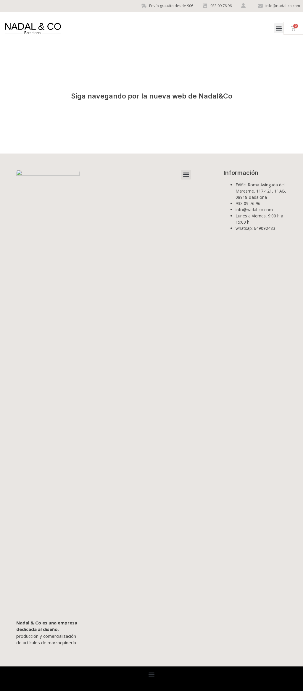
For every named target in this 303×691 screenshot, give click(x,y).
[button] (278, 28)
